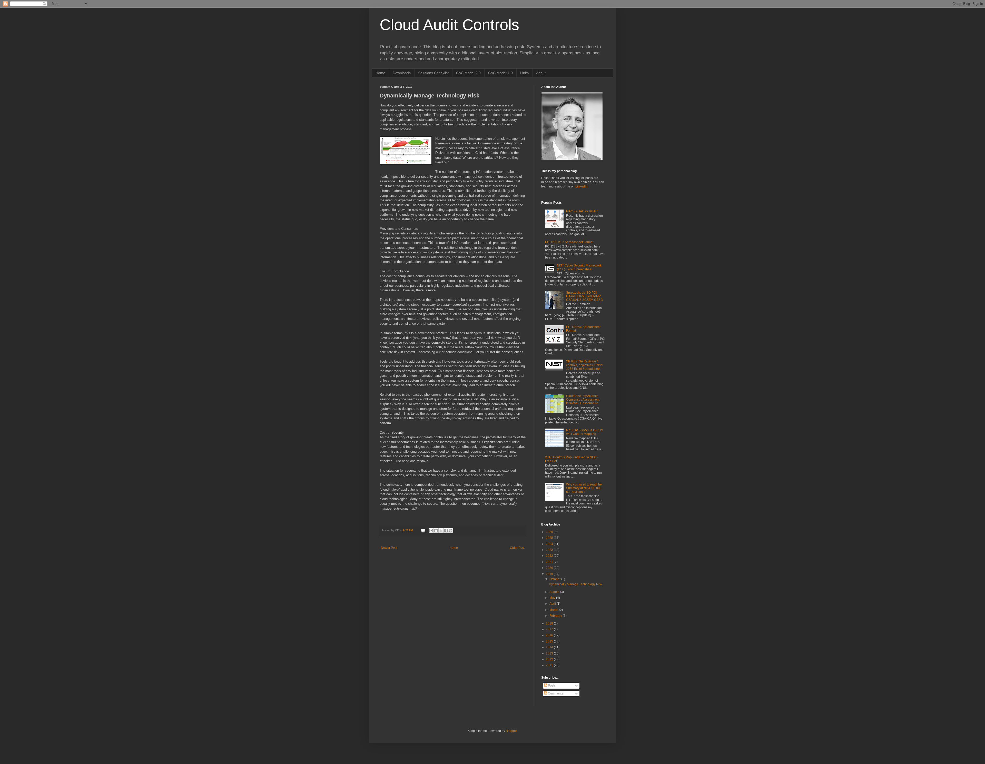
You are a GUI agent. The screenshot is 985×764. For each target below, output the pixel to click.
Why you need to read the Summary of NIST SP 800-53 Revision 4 (584, 488)
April (553, 604)
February (556, 616)
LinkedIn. (581, 186)
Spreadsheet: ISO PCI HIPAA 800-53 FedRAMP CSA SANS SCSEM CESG (584, 296)
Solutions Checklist (433, 73)
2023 (550, 550)
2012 (550, 659)
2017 (550, 629)
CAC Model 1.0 (500, 73)
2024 (550, 544)
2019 (550, 574)
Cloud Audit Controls (449, 24)
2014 (550, 647)
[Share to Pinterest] (450, 530)
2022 (550, 556)
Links (524, 73)
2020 (550, 568)
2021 (550, 562)
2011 (550, 665)
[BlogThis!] (436, 530)
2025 (550, 538)
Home (380, 73)
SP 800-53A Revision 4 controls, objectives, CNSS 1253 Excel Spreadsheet (584, 365)
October (555, 579)
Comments (555, 693)
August (554, 592)
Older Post (517, 548)
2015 (550, 641)
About (541, 73)
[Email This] (431, 530)
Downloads (402, 73)
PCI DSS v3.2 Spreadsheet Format (569, 242)
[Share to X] (441, 530)
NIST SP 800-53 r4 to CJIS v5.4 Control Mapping (584, 432)
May (552, 598)
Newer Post (389, 548)
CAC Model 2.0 (468, 73)
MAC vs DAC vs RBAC (582, 211)
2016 (550, 635)
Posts (551, 685)
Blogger (511, 731)
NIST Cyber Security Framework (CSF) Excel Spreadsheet (579, 267)
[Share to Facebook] (445, 530)
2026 (550, 532)
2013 (550, 653)
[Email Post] (422, 530)
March (554, 610)
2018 (550, 623)
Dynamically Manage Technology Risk (575, 584)
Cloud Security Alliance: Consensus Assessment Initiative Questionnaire (582, 399)
